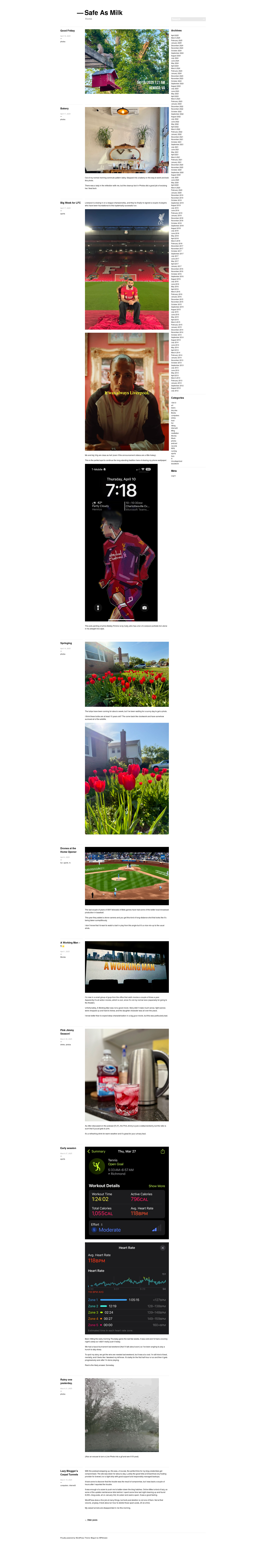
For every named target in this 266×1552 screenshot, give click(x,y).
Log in (173, 475)
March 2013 (175, 378)
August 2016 (176, 279)
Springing (66, 643)
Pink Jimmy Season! (67, 1031)
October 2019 (176, 200)
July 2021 (174, 147)
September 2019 (177, 202)
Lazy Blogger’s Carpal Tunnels (69, 1472)
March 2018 (175, 240)
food (172, 420)
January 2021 (176, 162)
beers (173, 407)
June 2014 (175, 345)
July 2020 (174, 177)
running (174, 451)
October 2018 (176, 223)
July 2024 (174, 58)
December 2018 (177, 218)
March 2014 (175, 352)
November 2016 (177, 271)
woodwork (175, 463)
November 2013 (177, 360)
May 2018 (175, 235)
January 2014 (176, 357)
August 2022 (176, 116)
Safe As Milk (104, 12)
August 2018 (176, 228)
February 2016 (176, 294)
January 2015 (176, 327)
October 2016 (176, 274)
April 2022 (175, 126)
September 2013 (177, 365)
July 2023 (174, 88)
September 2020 (177, 172)
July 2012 (174, 390)
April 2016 (175, 289)
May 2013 (175, 372)
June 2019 (175, 210)
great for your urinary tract (135, 1133)
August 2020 (176, 175)
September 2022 (177, 114)
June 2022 (175, 121)
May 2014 (175, 347)
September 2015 (177, 306)
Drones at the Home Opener (68, 850)
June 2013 (175, 370)
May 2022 (175, 124)
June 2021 (175, 149)
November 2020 (177, 167)
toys (172, 456)
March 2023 (175, 98)
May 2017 (175, 261)
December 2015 (177, 299)
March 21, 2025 (66, 1388)
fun (61, 862)
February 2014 (176, 355)
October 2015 (176, 304)
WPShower (103, 1537)
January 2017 (176, 266)
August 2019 (176, 205)
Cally (126, 625)
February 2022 (176, 131)
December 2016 (177, 268)
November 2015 (177, 301)
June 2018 (175, 233)
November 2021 (177, 139)
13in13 (173, 402)
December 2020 (177, 164)
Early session (68, 1148)
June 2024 (175, 60)
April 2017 (175, 263)
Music (173, 438)
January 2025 (176, 43)
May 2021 (175, 152)
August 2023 (176, 86)
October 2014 (176, 334)
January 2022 (176, 134)
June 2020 (175, 180)
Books (173, 412)
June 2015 (175, 314)
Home (88, 18)
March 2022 (175, 129)
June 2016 (175, 284)
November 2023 (177, 78)
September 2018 (177, 225)
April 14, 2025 (65, 648)
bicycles (174, 410)
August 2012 (176, 388)
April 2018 (175, 238)
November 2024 (177, 48)
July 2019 (174, 208)
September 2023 (177, 83)
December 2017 (177, 246)
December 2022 (177, 106)
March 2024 (175, 68)
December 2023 (177, 76)
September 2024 (177, 53)
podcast (174, 443)
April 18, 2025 (65, 36)
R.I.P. (117, 1125)
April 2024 (175, 65)
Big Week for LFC (70, 202)
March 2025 (175, 37)
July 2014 (174, 342)
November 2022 (177, 109)
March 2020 (175, 187)
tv (70, 862)
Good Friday (67, 30)
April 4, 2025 (65, 857)
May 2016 (175, 286)
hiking (173, 425)
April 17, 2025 (65, 113)
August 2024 (176, 55)
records (174, 446)
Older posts (91, 1519)
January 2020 (176, 192)
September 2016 (177, 276)
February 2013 (176, 380)
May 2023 (175, 93)
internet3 (72, 1485)
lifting (173, 430)
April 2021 (175, 154)
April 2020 (175, 185)
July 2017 (174, 256)
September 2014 (177, 337)
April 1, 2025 (65, 951)
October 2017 (176, 251)
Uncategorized (176, 461)
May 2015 (175, 317)
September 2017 (177, 253)
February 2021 (176, 159)
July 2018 (174, 230)
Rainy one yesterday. (66, 1381)
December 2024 (177, 45)
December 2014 (177, 329)
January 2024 (176, 73)
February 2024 (176, 71)
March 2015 (175, 322)
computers (64, 1485)
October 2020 (176, 169)
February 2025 (176, 40)
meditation (175, 433)
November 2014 (177, 332)
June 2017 (175, 258)
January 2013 (176, 383)
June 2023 (175, 91)
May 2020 (175, 182)
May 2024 (175, 63)
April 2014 (175, 350)
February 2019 (176, 213)
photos (62, 41)
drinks (62, 1044)
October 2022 (176, 111)
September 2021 (177, 144)
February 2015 (176, 324)
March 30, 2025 (66, 1039)
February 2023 (176, 101)
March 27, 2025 (66, 1153)
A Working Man (103, 1007)
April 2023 (175, 96)
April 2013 (175, 375)
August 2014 (176, 340)
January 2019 (176, 215)
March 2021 (175, 157)
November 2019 (177, 197)
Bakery (64, 108)
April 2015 (175, 319)
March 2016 (175, 291)
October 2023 (176, 81)
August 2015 (176, 309)
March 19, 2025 (66, 1479)
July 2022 (174, 119)
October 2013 (176, 362)
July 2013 (174, 367)
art (172, 405)
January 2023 (176, 103)
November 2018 (177, 220)
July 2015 (174, 312)
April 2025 (175, 35)
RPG (173, 448)
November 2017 (177, 248)
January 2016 (176, 296)
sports (62, 213)
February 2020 (176, 190)
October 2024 (176, 50)
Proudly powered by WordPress (72, 1537)
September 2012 (177, 385)
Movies (63, 957)
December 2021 (177, 137)
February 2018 (176, 243)
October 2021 (176, 142)
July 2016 (174, 281)
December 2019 (177, 195)
